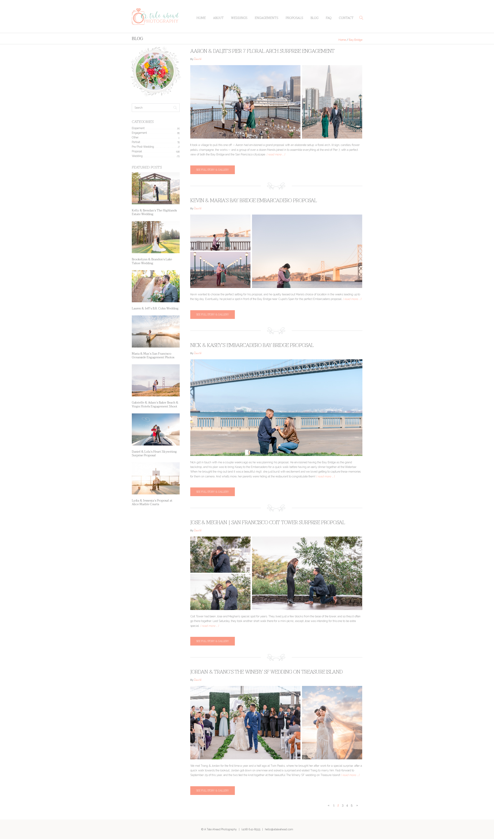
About (218, 18)
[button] (361, 18)
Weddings (239, 18)
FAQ (329, 18)
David (197, 59)
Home (201, 18)
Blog (314, 18)
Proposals (294, 18)
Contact (346, 18)
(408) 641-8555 (250, 829)
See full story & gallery (212, 170)
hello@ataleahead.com (279, 829)
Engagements (266, 18)
